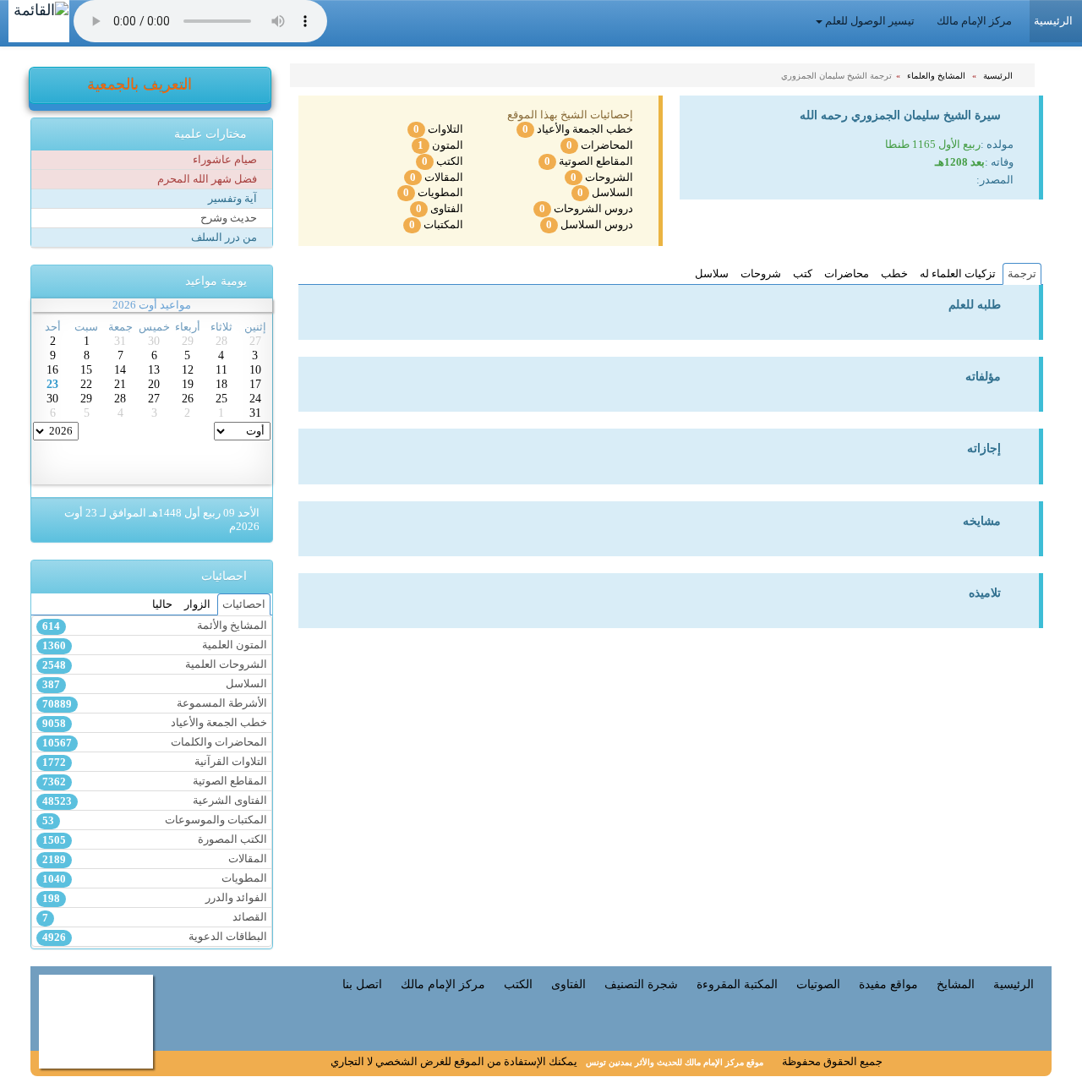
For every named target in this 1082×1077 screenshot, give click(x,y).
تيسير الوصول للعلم (869, 21)
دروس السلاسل (589, 225)
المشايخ (956, 984)
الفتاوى (439, 209)
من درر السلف (225, 237)
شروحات (760, 274)
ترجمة (1022, 274)
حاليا (162, 604)
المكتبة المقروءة (737, 984)
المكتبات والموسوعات (154, 820)
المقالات (436, 177)
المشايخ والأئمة (154, 626)
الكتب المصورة (154, 840)
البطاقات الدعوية (154, 937)
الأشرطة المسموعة (154, 703)
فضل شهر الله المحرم (208, 179)
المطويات (433, 193)
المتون (440, 145)
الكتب (442, 161)
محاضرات (846, 274)
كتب (802, 274)
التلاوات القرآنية (154, 762)
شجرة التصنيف (641, 984)
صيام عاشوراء (226, 160)
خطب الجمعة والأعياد (577, 129)
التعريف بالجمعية (141, 84)
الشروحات (602, 177)
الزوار (197, 604)
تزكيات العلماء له (958, 274)
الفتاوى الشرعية (154, 801)
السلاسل (605, 193)
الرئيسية (999, 75)
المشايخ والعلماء (937, 75)
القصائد (154, 917)
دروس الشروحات (586, 209)
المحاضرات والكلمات (154, 742)
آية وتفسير (234, 199)
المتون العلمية (154, 645)
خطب (894, 274)
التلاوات (438, 129)
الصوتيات (818, 984)
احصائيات (243, 604)
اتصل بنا (362, 984)
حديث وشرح (230, 218)
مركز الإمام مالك (975, 21)
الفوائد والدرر (154, 898)
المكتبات (436, 225)
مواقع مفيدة (888, 984)
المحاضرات (599, 145)
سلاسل (712, 274)
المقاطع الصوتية (588, 161)
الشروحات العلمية (154, 665)
